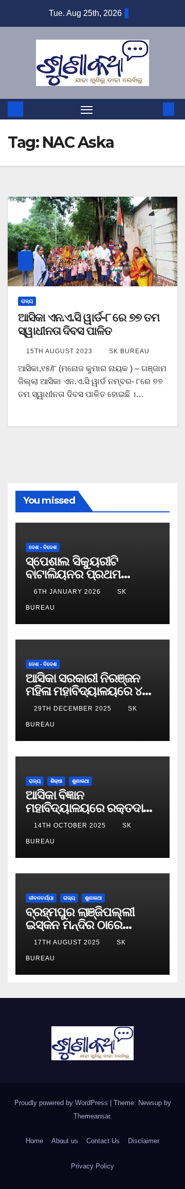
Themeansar (91, 1116)
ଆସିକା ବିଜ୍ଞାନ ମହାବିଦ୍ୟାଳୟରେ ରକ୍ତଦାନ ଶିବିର (88, 807)
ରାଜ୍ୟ (27, 301)
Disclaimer (143, 1141)
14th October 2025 (71, 825)
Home (34, 1141)
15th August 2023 (60, 351)
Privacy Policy (92, 1166)
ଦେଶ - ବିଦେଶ (43, 547)
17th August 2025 (68, 942)
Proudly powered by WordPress (62, 1103)
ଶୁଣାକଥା (80, 781)
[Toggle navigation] (87, 109)
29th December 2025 (74, 708)
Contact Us (103, 1141)
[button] (153, 109)
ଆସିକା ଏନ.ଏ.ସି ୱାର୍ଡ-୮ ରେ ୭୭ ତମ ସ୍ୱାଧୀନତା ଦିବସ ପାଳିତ (88, 324)
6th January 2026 (68, 591)
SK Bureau (129, 351)
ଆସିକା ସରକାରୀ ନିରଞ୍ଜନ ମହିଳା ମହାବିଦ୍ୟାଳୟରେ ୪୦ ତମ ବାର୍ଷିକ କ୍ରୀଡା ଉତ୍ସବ (88, 690)
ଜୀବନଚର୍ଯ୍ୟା (41, 898)
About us (64, 1141)
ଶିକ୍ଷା (56, 781)
